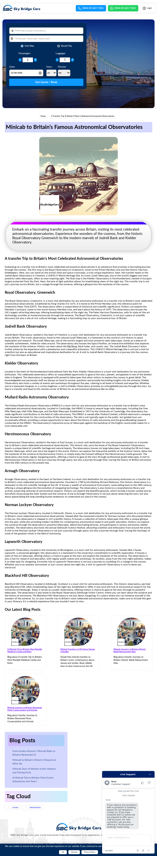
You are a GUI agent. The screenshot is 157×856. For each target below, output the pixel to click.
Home (43, 116)
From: (17, 31)
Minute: (62, 67)
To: (16, 39)
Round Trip (66, 46)
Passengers (25, 53)
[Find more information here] (128, 812)
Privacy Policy (89, 852)
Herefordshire (35, 807)
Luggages (60, 53)
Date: (12, 67)
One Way (29, 46)
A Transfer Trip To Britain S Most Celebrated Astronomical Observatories (82, 116)
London (15, 807)
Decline (74, 852)
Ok (63, 852)
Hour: (49, 67)
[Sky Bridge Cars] (78, 826)
